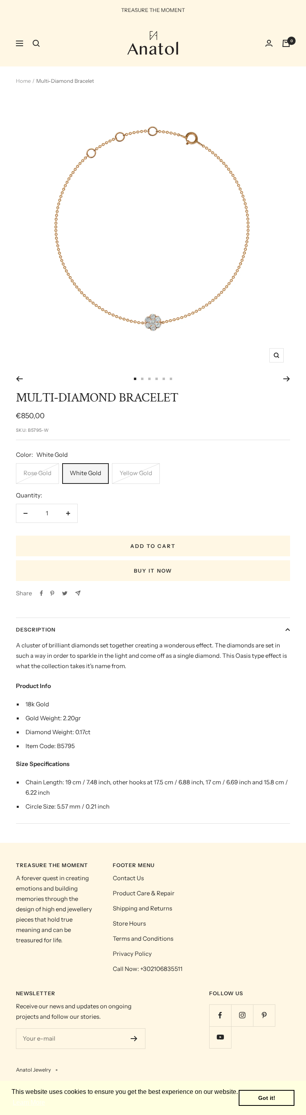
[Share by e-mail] (77, 593)
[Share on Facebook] (41, 593)
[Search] (36, 43)
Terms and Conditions (143, 938)
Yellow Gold (136, 473)
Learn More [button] (29, 1102)
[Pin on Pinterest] (52, 593)
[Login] (269, 43)
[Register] (134, 1038)
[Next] (286, 379)
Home (23, 81)
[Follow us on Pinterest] (264, 1015)
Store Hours (129, 923)
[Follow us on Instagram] (242, 1015)
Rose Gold (37, 473)
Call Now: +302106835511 (147, 969)
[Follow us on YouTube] (220, 1037)
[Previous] (19, 379)
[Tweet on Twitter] (64, 593)
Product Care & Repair (144, 893)
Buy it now (153, 570)
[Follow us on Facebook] (220, 1015)
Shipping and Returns (142, 908)
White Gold (85, 473)
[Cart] (286, 43)
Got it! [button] (266, 1098)
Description (35, 629)
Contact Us (128, 878)
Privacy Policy (132, 953)
